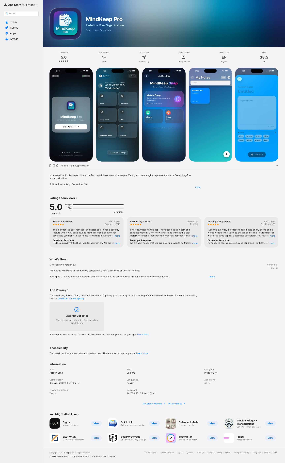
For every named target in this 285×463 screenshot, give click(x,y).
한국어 (227, 453)
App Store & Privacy (80, 456)
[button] (21, 22)
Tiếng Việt (256, 453)
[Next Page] (281, 114)
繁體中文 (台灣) (270, 453)
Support (112, 456)
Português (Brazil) (241, 453)
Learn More (143, 334)
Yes (51, 393)
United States (150, 453)
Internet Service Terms (58, 456)
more (198, 187)
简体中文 (200, 453)
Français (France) (214, 453)
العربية (180, 453)
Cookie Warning (99, 456)
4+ (205, 383)
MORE (117, 235)
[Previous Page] (46, 114)
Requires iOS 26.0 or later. (63, 383)
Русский (189, 453)
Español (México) (166, 453)
